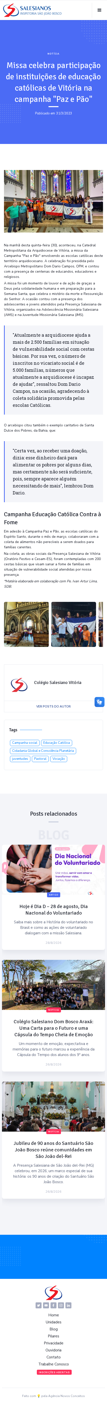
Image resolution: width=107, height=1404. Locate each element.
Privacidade (53, 1343)
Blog (54, 1329)
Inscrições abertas (54, 1372)
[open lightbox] (26, 624)
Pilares (53, 1336)
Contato (54, 1357)
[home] (32, 10)
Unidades (53, 1322)
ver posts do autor (53, 707)
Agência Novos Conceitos (66, 1396)
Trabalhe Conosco (53, 1364)
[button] (99, 10)
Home (53, 1315)
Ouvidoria (53, 1350)
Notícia (53, 53)
